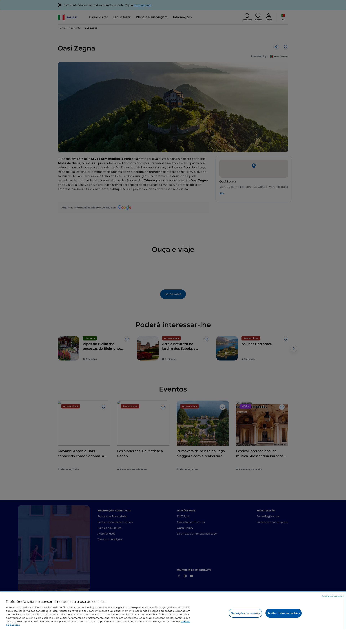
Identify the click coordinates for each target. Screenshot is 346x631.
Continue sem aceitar (332, 596)
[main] (173, 611)
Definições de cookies (245, 613)
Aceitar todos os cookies (283, 613)
